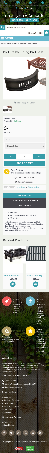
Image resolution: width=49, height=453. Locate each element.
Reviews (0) (24, 205)
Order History (8, 425)
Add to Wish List (25, 178)
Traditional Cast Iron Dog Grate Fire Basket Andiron (13, 275)
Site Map (7, 413)
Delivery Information (11, 400)
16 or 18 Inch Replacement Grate (36, 275)
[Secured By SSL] (19, 448)
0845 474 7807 (11, 381)
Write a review (33, 187)
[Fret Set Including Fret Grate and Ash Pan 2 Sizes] (8, 108)
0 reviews (21, 187)
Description (24, 195)
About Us (7, 397)
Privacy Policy (9, 403)
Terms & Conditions (11, 406)
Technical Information (24, 200)
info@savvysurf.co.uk (14, 387)
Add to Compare (25, 182)
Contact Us (8, 409)
